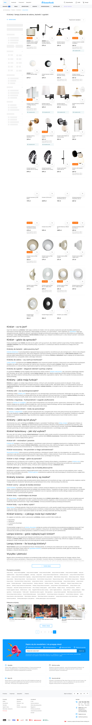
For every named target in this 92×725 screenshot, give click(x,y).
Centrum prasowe (35, 703)
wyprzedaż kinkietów (35, 548)
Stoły (30, 589)
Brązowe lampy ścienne (58, 579)
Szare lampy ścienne (31, 579)
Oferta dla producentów (36, 705)
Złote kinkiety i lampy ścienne (72, 579)
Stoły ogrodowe (49, 592)
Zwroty (18, 705)
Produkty (5, 693)
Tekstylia (5, 705)
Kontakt (32, 712)
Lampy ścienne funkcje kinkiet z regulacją (21, 576)
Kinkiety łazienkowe (12, 352)
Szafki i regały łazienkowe (56, 589)
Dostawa (19, 701)
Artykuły (27, 693)
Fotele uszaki (26, 592)
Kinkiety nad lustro (64, 574)
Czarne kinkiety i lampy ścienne (44, 579)
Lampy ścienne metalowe (69, 581)
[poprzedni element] (6, 611)
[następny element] (85, 611)
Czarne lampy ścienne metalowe (14, 594)
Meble (4, 701)
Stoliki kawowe (23, 589)
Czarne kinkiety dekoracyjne (29, 594)
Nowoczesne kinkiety (13, 452)
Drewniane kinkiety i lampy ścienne (23, 581)
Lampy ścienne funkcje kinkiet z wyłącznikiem (42, 576)
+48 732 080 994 (83, 702)
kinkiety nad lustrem (56, 371)
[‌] (13, 34)
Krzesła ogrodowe (17, 592)
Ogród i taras (6, 707)
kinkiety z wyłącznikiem (15, 411)
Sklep (5, 2)
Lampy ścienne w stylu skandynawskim (60, 585)
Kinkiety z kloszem (49, 583)
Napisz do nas (82, 714)
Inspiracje (13, 2)
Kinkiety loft (10, 443)
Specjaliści (28, 2)
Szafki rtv (78, 587)
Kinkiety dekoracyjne (16, 583)
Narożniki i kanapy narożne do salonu (23, 587)
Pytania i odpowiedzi (21, 707)
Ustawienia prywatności (36, 710)
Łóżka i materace (52, 587)
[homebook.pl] (48, 2)
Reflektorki (63, 583)
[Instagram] (81, 693)
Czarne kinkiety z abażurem (72, 594)
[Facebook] (74, 693)
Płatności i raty (20, 703)
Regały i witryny (61, 587)
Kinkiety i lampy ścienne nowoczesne (41, 585)
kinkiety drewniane (30, 527)
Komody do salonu (70, 587)
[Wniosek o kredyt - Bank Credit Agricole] (45, 720)
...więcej (60, 655)
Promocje (5, 710)
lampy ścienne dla (45, 572)
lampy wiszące (63, 423)
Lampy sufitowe (11, 362)
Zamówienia (19, 699)
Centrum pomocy (82, 717)
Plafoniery (57, 583)
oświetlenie (73, 331)
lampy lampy (10, 572)
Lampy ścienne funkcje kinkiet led (51, 574)
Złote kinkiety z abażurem (31, 596)
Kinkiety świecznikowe (27, 583)
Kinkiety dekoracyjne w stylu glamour (26, 598)
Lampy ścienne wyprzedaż (60, 592)
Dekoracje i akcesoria (7, 708)
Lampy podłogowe (76, 589)
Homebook (33, 699)
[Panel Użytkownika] (77, 2)
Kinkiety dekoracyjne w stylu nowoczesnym (46, 598)
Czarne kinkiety (11, 487)
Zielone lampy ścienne (74, 576)
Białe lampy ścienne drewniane (74, 592)
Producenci (21, 2)
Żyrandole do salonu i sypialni (37, 592)
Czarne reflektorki (41, 594)
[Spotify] (87, 693)
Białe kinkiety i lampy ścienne (61, 576)
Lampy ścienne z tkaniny (37, 581)
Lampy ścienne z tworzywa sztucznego (53, 581)
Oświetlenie (5, 703)
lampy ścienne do (58, 572)
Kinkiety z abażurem (39, 583)
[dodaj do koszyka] (37, 38)
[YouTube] (77, 693)
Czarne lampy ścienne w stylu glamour (56, 594)
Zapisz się (81, 651)
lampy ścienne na (32, 572)
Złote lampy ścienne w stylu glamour (46, 596)
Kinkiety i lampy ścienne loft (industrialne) (22, 585)
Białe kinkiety (10, 507)
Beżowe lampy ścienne (20, 579)
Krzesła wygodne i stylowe (13, 589)
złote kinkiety (13, 498)
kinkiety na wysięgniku (19, 402)
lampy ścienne (19, 572)
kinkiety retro (76, 461)
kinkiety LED (21, 393)
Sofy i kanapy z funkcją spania (40, 587)
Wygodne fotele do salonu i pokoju (40, 589)
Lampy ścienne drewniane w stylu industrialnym (67, 596)
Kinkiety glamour (33, 472)
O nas (32, 701)
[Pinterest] (84, 693)
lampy (32, 574)
